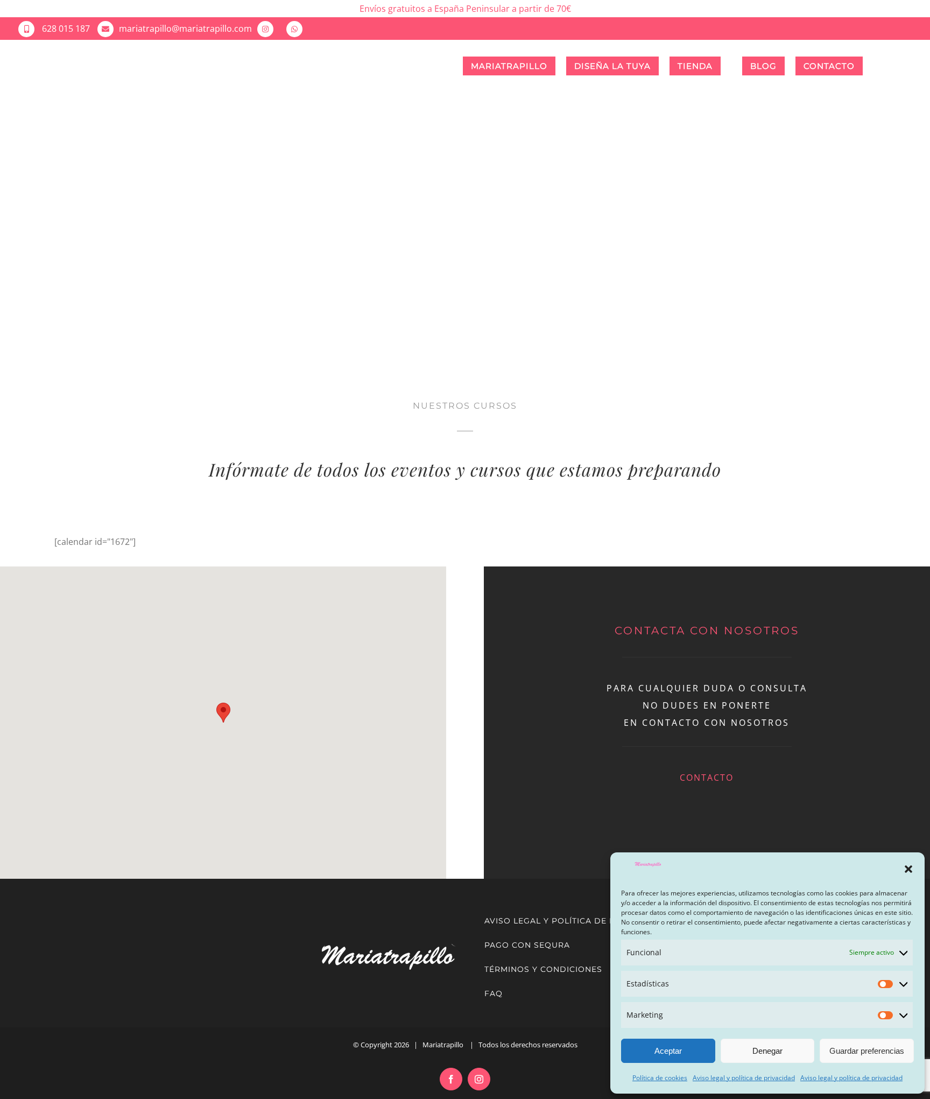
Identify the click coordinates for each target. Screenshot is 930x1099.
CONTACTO (707, 777)
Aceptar (668, 1050)
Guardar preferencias (866, 1050)
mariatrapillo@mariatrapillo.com (185, 28)
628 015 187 (65, 28)
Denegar (767, 1050)
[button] (908, 869)
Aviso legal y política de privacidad (744, 1077)
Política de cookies (659, 1077)
